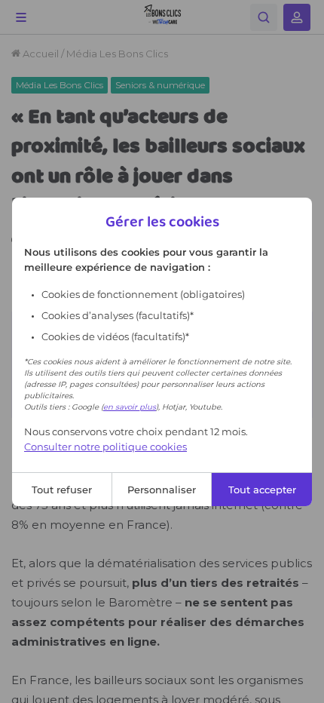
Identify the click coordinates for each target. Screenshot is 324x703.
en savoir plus (129, 407)
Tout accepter (262, 490)
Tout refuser (62, 490)
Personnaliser (161, 490)
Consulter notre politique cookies (105, 447)
